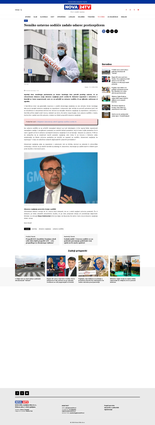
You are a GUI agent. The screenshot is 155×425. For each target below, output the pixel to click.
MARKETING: (66, 413)
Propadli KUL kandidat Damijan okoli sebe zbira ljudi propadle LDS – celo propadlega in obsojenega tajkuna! (41, 241)
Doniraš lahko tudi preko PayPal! (77, 2)
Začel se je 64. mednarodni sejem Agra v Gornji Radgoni (120, 115)
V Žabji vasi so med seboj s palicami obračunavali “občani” (120, 71)
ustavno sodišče (58, 229)
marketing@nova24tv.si (77, 413)
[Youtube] (138, 9)
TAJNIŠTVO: (65, 409)
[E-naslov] (112, 31)
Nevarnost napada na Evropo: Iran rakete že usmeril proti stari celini (119, 107)
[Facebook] (126, 9)
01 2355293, (72, 409)
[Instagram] (130, 9)
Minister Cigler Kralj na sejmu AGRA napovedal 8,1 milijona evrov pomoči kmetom (120, 99)
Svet (26, 20)
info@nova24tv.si (70, 408)
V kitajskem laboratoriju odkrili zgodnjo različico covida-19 (56, 122)
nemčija (34, 229)
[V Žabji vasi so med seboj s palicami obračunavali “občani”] (106, 71)
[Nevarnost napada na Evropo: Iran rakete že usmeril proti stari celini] (106, 107)
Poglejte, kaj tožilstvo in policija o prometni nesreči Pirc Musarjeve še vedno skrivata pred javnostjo (120, 90)
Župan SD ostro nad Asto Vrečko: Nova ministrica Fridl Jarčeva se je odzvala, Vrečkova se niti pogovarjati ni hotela (120, 80)
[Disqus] (77, 310)
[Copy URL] (116, 31)
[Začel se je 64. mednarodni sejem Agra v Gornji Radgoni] (106, 115)
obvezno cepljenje (45, 229)
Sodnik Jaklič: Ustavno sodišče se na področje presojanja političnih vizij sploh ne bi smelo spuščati (78, 241)
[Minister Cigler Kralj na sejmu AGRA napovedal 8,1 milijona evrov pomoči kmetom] (106, 98)
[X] (134, 9)
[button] (19, 10)
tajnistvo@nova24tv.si (69, 411)
